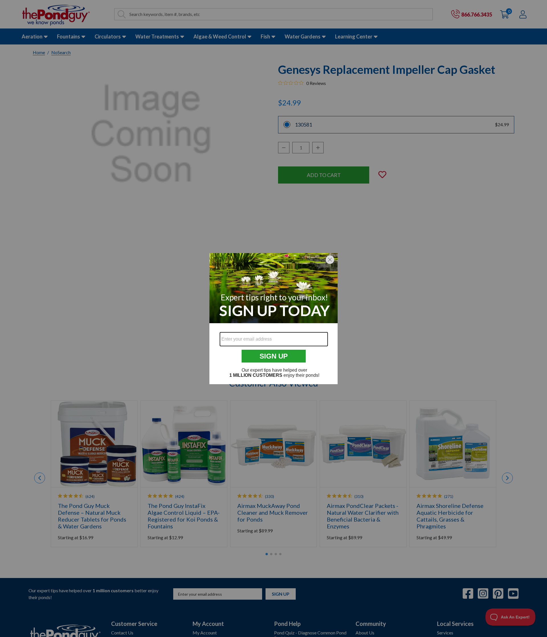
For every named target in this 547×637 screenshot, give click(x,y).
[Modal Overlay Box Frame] (273, 318)
